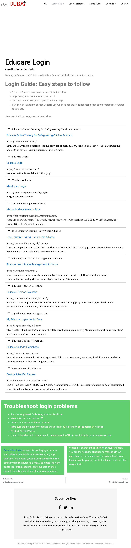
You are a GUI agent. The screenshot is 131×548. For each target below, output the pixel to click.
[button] (65, 129)
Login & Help (58, 3)
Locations (111, 3)
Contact (124, 3)
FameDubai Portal (12, 450)
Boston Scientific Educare (21, 374)
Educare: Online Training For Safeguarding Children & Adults (40, 135)
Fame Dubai (95, 3)
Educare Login (15, 163)
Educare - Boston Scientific (22, 292)
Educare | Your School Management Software (32, 264)
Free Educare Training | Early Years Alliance (31, 237)
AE (45, 3)
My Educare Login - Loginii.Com (24, 319)
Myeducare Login (16, 186)
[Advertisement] (65, 27)
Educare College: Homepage (23, 347)
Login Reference (77, 3)
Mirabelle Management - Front (24, 209)
